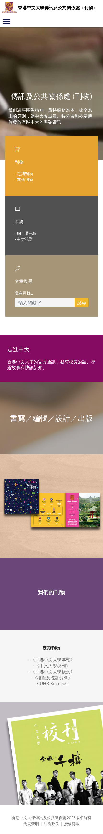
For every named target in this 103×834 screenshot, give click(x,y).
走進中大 (18, 349)
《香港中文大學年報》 (53, 659)
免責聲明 (31, 823)
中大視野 (25, 239)
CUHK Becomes (53, 683)
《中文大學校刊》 (52, 665)
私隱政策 (51, 823)
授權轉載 (72, 823)
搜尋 (81, 302)
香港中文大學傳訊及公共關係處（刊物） (57, 7)
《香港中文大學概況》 (53, 671)
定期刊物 (25, 173)
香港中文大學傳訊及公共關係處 (39, 817)
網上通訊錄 (27, 233)
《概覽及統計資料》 (53, 677)
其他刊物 (25, 179)
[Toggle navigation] (7, 21)
